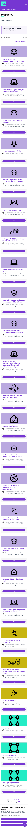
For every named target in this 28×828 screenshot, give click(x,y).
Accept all (14, 819)
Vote (19, 71)
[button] (23, 37)
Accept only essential (14, 822)
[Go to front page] (10, 3)
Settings (14, 825)
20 (19, 802)
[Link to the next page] (19, 799)
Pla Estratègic (5, 9)
